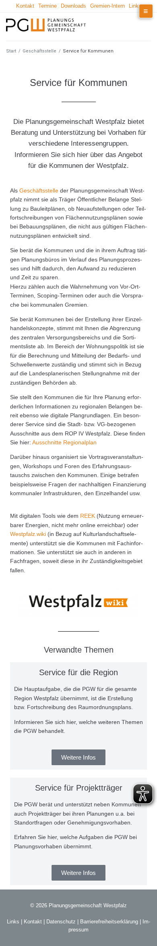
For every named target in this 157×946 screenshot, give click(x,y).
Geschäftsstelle (39, 51)
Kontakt (25, 6)
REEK (87, 516)
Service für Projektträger (78, 787)
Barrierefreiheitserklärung (109, 922)
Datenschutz (61, 922)
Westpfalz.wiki (28, 534)
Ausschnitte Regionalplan (64, 442)
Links (135, 6)
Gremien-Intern (107, 6)
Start (11, 51)
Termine (47, 6)
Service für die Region (78, 672)
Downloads (73, 6)
